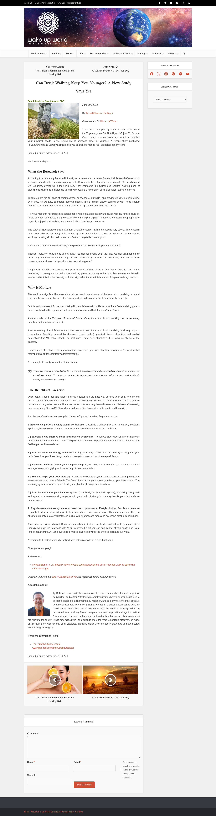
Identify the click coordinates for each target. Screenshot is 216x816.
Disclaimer (55, 812)
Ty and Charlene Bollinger (99, 113)
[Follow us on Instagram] (166, 73)
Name (31, 762)
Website (31, 775)
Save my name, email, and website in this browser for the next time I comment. (131, 770)
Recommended (98, 53)
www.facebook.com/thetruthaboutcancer (53, 648)
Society (141, 53)
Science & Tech (121, 53)
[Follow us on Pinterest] (173, 73)
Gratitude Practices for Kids (69, 3)
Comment (32, 733)
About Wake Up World (40, 812)
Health (55, 53)
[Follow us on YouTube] (187, 73)
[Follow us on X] (158, 73)
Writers (172, 53)
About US (28, 3)
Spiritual (156, 53)
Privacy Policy (67, 812)
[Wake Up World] (108, 27)
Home (69, 53)
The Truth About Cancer (64, 577)
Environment (38, 53)
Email (77, 762)
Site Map (79, 812)
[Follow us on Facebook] (151, 73)
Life (81, 53)
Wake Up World (108, 121)
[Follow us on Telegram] (180, 73)
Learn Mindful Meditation (45, 3)
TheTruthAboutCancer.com (46, 644)
